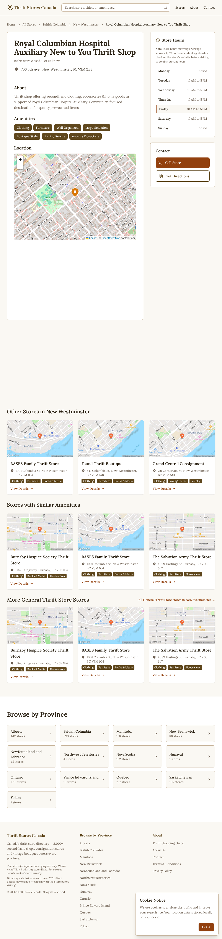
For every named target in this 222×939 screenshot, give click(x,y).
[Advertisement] (75, 279)
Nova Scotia (88, 885)
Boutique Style (27, 136)
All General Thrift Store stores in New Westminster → (177, 600)
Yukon (84, 926)
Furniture (43, 128)
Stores (180, 8)
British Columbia (54, 24)
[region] (75, 197)
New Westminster (86, 24)
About (194, 8)
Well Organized (67, 128)
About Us (159, 850)
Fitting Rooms (55, 136)
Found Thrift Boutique (102, 463)
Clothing (23, 128)
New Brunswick (91, 864)
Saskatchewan (90, 919)
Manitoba (86, 857)
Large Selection (96, 128)
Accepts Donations (85, 136)
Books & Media (53, 481)
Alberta (85, 843)
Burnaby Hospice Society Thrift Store (39, 559)
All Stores (29, 24)
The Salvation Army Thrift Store (182, 556)
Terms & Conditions (167, 864)
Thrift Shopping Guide (168, 843)
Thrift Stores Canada (35, 7)
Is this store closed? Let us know (37, 61)
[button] (75, 192)
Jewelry (195, 481)
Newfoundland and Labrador (100, 871)
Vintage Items (178, 481)
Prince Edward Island (95, 905)
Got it (206, 927)
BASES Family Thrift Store (34, 463)
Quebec (85, 912)
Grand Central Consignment (178, 463)
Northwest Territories (95, 878)
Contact (209, 8)
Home (11, 24)
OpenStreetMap (111, 238)
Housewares (57, 576)
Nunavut (86, 892)
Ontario (85, 898)
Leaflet (92, 238)
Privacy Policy (162, 871)
